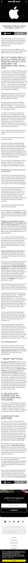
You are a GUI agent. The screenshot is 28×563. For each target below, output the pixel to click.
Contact (14, 540)
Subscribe (14, 510)
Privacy (14, 546)
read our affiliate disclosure (12, 532)
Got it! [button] (14, 560)
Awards (14, 548)
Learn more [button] (10, 557)
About (14, 537)
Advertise (14, 543)
